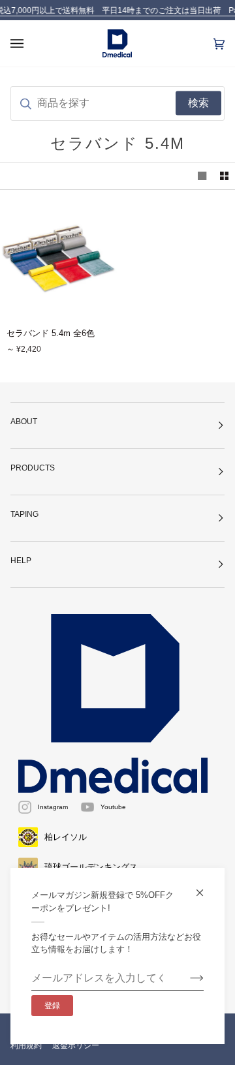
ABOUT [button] (23, 421)
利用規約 (26, 1045)
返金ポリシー (75, 1045)
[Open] (30, 43)
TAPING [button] (24, 514)
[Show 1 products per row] (202, 175)
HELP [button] (20, 560)
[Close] (205, 887)
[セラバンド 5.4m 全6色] (59, 258)
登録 (52, 1005)
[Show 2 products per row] (224, 175)
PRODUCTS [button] (32, 467)
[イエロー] (59, 258)
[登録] (186, 978)
